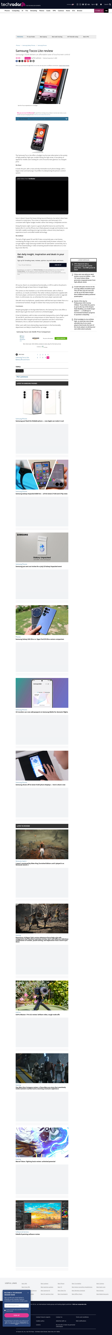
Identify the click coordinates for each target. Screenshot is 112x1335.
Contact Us (59, 1317)
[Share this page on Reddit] (22, 61)
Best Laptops (44, 1283)
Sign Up (17, 1315)
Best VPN (86, 37)
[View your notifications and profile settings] (101, 4)
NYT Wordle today (72, 37)
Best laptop (43, 37)
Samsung (20, 371)
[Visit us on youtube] (83, 4)
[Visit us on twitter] (80, 4)
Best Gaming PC (45, 1290)
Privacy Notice (21, 271)
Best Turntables (76, 1283)
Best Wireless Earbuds (78, 1290)
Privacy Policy (23, 1322)
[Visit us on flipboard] (86, 4)
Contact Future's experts (43, 1317)
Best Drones (100, 1290)
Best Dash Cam (101, 1287)
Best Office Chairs (77, 1294)
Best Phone (61, 1283)
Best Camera (100, 1283)
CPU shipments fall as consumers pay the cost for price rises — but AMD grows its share (84, 266)
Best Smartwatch (63, 1294)
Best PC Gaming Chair (47, 1294)
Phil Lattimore (37, 58)
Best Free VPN (26, 1287)
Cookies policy (40, 1321)
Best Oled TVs (62, 1290)
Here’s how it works (64, 65)
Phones (7, 10)
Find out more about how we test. (42, 114)
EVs (73, 10)
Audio (48, 10)
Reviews (27, 58)
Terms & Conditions (15, 1323)
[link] (23, 338)
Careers (38, 1325)
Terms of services (38, 270)
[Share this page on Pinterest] (25, 61)
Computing (15, 10)
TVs (26, 10)
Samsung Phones (42, 45)
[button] (107, 4)
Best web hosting (57, 37)
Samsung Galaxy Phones (28, 45)
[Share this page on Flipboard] (28, 61)
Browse (79, 10)
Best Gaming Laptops (47, 1287)
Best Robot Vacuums (102, 1294)
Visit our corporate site (79, 1304)
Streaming (33, 10)
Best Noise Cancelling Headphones (82, 1287)
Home (68, 10)
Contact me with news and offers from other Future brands (17, 1310)
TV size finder (31, 37)
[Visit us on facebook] (77, 4)
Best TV (60, 1287)
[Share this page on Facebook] (17, 61)
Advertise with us (61, 1321)
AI (22, 10)
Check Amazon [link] (60, 338)
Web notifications (81, 1321)
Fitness (41, 10)
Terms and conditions (82, 1317)
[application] (42, 195)
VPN (54, 10)
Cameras (61, 10)
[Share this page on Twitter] (19, 61)
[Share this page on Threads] (31, 61)
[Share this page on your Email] (33, 61)
